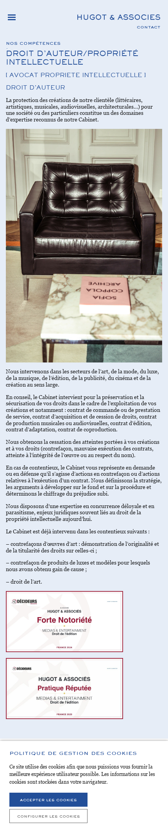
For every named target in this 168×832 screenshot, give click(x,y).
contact (148, 26)
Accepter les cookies (48, 799)
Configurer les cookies (48, 816)
